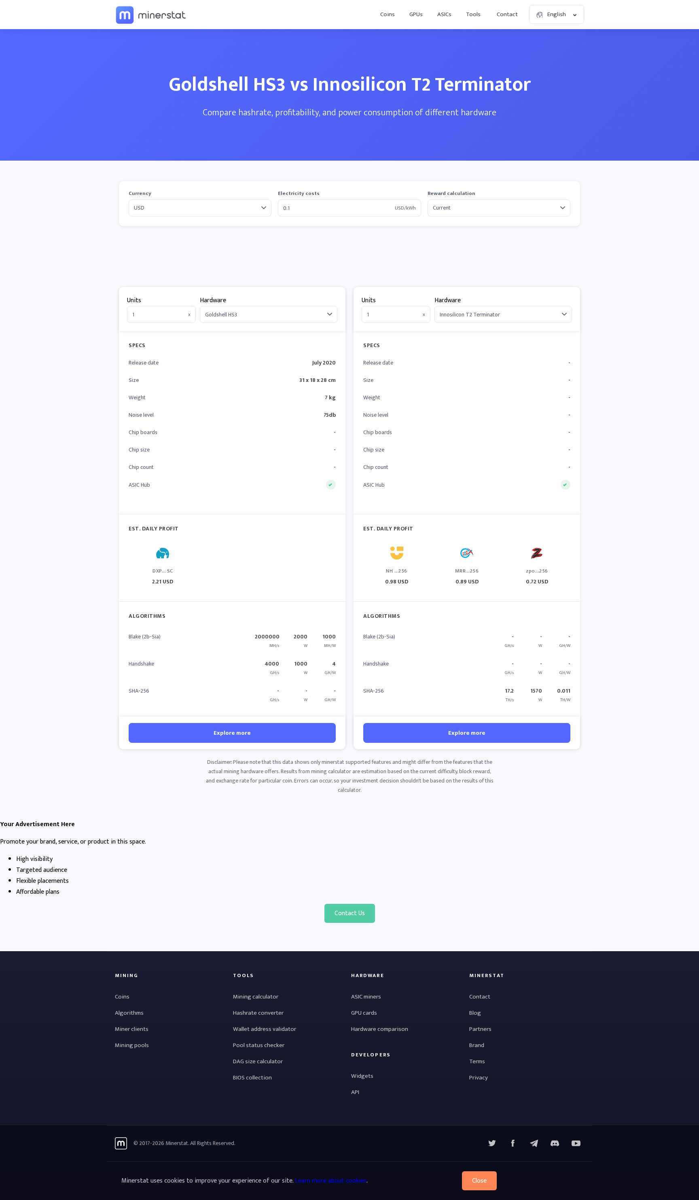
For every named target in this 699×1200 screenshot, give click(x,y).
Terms (477, 1061)
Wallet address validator (264, 1029)
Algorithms (129, 1013)
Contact (507, 14)
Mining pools (132, 1045)
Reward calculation (451, 193)
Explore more (232, 733)
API (355, 1092)
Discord (576, 1143)
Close (479, 1180)
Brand (476, 1045)
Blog (475, 1013)
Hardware (213, 300)
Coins (387, 14)
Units (134, 300)
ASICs (444, 14)
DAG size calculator (258, 1061)
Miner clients (131, 1029)
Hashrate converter (258, 1013)
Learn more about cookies (330, 1180)
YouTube (555, 1143)
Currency (140, 193)
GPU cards (364, 1013)
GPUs (416, 14)
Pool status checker (258, 1045)
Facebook (513, 1143)
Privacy (478, 1078)
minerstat (151, 14)
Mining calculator (255, 997)
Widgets (362, 1076)
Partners (480, 1029)
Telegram (534, 1143)
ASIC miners (366, 997)
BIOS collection (252, 1078)
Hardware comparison (379, 1029)
